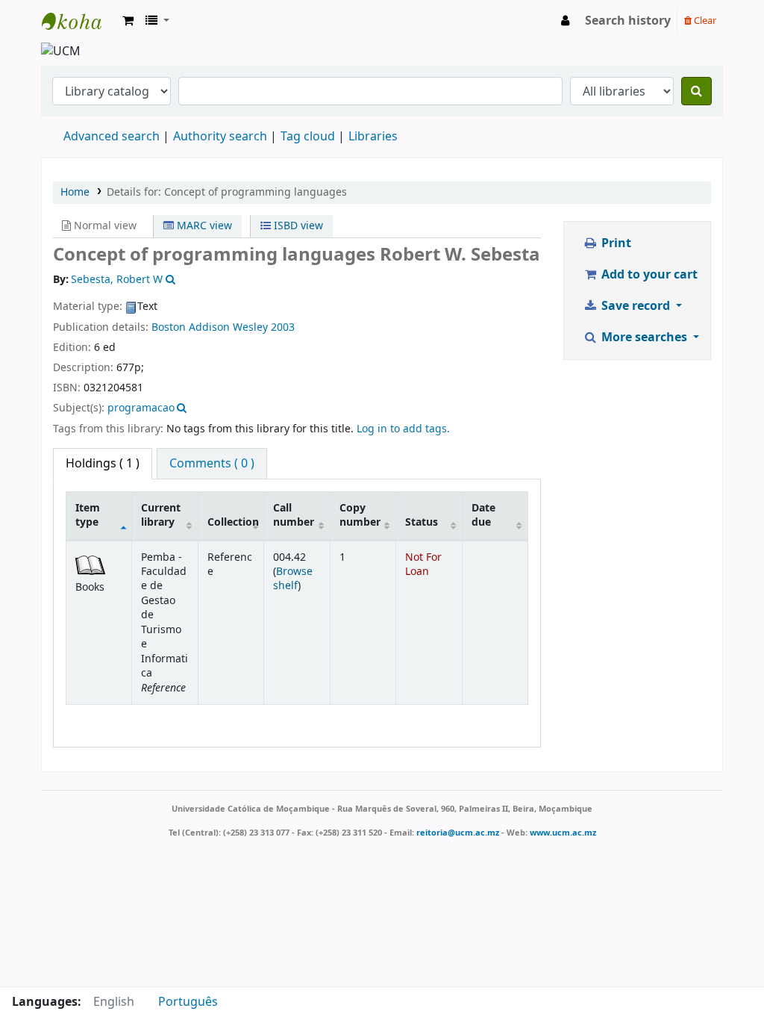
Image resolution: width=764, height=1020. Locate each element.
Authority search (220, 137)
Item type (87, 515)
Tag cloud (308, 137)
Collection (233, 522)
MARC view (203, 226)
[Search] (696, 91)
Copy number (360, 515)
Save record (635, 306)
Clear (704, 20)
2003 (283, 327)
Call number (293, 515)
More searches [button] (644, 337)
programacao (141, 408)
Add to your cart (648, 275)
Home (75, 192)
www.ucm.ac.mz (563, 833)
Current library (161, 515)
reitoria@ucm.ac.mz (457, 833)
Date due (483, 515)
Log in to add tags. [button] (403, 429)
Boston (168, 327)
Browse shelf (293, 579)
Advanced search (111, 137)
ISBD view (297, 226)
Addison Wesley (228, 327)
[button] (128, 21)
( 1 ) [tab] (103, 464)
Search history (628, 21)
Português (188, 1002)
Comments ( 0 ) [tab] (211, 464)
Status (421, 522)
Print (614, 243)
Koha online (79, 21)
